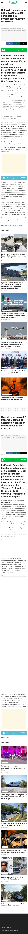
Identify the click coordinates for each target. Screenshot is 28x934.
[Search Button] (26, 2)
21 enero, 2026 (5, 260)
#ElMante (5, 112)
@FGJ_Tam (9, 102)
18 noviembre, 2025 (6, 290)
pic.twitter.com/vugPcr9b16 (10, 113)
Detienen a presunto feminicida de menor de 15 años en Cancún (12, 878)
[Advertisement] (14, 163)
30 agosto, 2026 (5, 800)
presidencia (20, 95)
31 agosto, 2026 (5, 772)
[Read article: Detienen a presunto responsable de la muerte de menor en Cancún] (14, 893)
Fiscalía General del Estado (18, 502)
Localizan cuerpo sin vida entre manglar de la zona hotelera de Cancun (14, 824)
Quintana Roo (4, 926)
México (6, 7)
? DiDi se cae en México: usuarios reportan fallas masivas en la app (12, 399)
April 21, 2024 (21, 118)
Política (3, 927)
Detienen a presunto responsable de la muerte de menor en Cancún (13, 905)
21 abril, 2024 (19, 25)
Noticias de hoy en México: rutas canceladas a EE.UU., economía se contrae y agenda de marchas (12, 344)
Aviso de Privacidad (14, 930)
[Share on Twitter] (23, 43)
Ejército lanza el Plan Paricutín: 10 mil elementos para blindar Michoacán (13, 372)
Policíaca (7, 414)
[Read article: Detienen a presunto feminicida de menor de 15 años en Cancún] (14, 866)
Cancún (7, 737)
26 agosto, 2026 (5, 881)
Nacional (20, 225)
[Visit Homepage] (14, 2)
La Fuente (7, 930)
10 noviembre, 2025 (6, 319)
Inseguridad (8, 225)
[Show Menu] (2, 2)
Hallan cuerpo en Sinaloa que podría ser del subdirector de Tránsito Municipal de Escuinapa (14, 797)
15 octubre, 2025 (5, 401)
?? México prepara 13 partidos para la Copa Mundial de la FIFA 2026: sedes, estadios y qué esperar (13, 315)
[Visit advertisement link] (14, 50)
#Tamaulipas (11, 112)
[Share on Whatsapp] (16, 43)
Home (2, 7)
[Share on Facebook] (9, 43)
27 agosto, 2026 (5, 854)
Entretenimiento (7, 310)
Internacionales (7, 394)
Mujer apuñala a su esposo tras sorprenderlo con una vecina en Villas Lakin (13, 768)
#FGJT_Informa (7, 100)
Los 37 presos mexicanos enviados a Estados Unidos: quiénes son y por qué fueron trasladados (13, 256)
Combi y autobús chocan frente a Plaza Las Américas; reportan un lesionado (13, 851)
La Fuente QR (9, 25)
